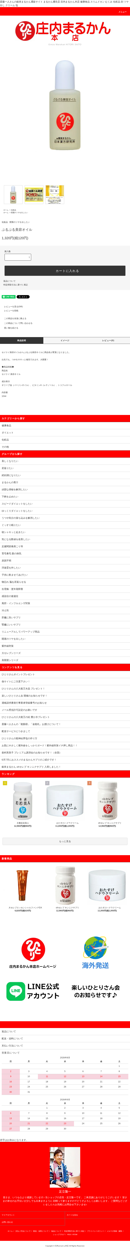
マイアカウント (8, 1215)
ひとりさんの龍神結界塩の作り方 (19, 738)
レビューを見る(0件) (13, 306)
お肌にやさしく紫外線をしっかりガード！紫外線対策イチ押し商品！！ (40, 745)
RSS (69, 1234)
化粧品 (13, 210)
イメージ (65, 340)
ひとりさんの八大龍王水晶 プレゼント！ (23, 688)
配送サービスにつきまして (16, 731)
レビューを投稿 (11, 310)
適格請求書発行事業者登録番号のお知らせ (24, 702)
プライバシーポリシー (95, 1231)
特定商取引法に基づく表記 (15, 285)
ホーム (5, 210)
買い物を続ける (11, 328)
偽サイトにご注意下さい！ (16, 681)
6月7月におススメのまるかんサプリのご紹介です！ (29, 759)
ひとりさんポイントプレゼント (18, 674)
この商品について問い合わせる (18, 323)
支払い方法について (23, 1231)
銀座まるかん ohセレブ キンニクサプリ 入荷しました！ (31, 766)
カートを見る (72, 1215)
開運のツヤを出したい (19, 212)
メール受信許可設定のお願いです (19, 710)
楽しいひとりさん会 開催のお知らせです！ (24, 695)
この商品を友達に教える (15, 318)
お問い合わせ (7, 1222)
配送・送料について (41, 1231)
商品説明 (21, 340)
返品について (9, 281)
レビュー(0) (108, 340)
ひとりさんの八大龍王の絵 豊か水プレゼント (26, 717)
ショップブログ (59, 1234)
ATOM (74, 1234)
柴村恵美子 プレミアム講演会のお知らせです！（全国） (32, 752)
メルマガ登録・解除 (114, 1231)
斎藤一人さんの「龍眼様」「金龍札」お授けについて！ (31, 724)
